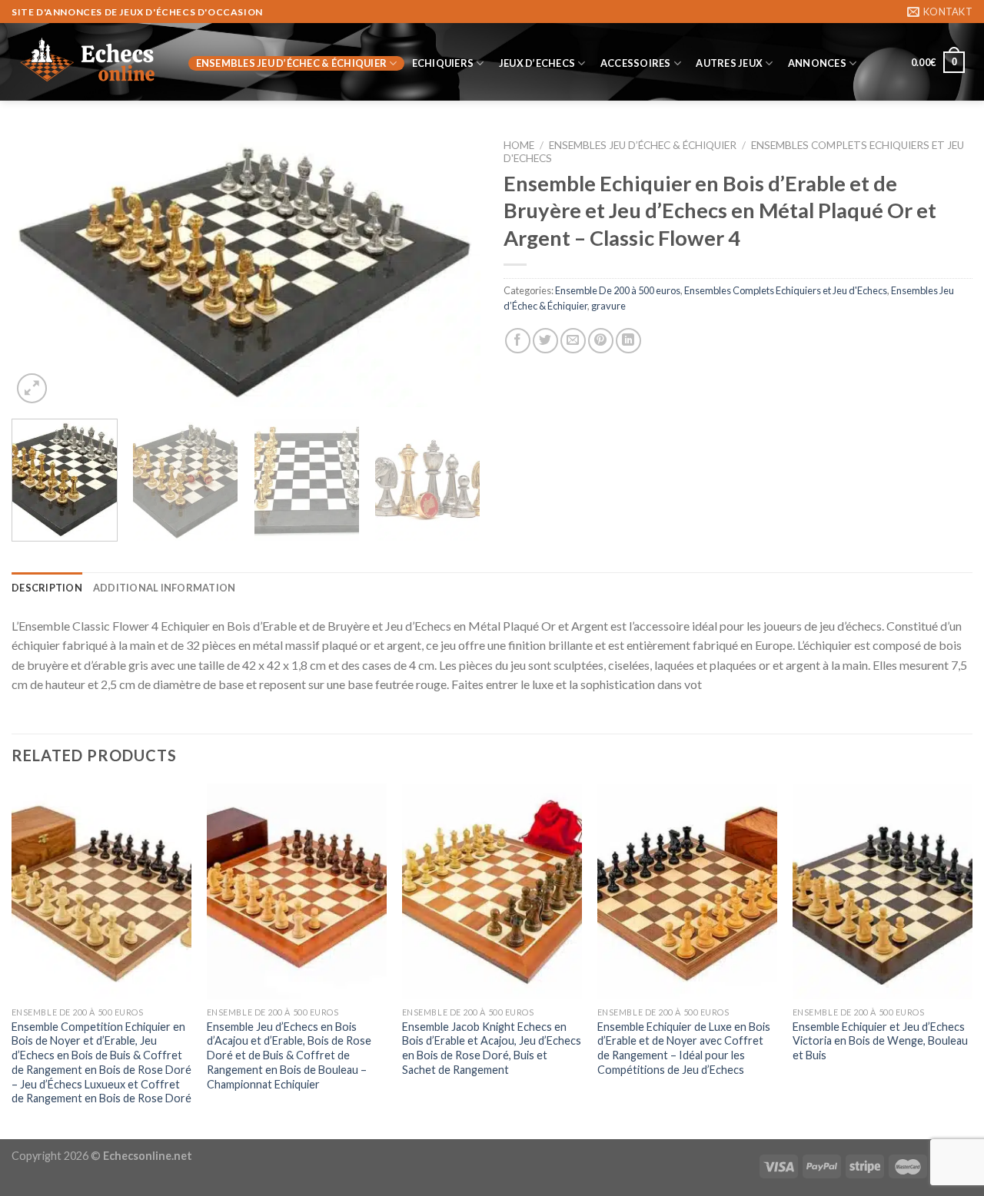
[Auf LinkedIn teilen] (628, 340)
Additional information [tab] (164, 587)
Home (519, 145)
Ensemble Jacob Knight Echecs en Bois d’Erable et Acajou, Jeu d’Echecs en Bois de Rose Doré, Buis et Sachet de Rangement (491, 1048)
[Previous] (40, 269)
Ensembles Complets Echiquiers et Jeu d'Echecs (785, 290)
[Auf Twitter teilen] (545, 340)
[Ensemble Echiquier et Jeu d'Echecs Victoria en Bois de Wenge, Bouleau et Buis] (882, 891)
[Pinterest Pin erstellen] (600, 340)
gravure (608, 306)
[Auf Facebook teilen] (517, 340)
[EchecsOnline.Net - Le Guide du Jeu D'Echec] (88, 62)
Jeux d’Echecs (537, 63)
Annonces (817, 63)
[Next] (452, 269)
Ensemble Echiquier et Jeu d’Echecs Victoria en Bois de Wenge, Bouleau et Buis (880, 1041)
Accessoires (635, 63)
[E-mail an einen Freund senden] (573, 340)
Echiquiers (443, 63)
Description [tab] (47, 587)
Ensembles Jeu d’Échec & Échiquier (291, 63)
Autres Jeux (729, 63)
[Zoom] (32, 388)
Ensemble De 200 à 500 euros (617, 290)
